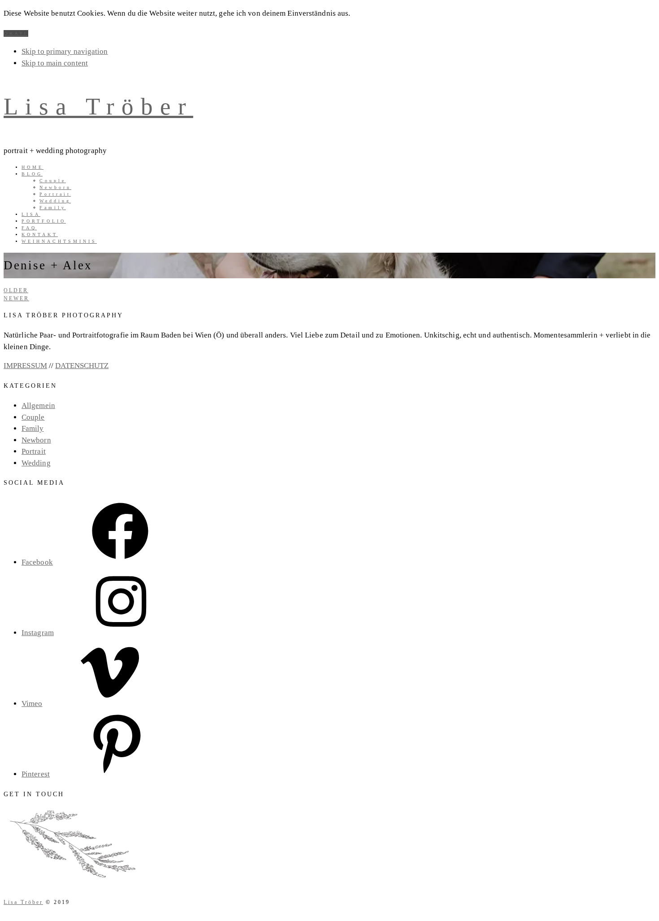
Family (33, 428)
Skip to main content (55, 63)
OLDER (16, 290)
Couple (33, 417)
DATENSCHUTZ (81, 365)
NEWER (16, 298)
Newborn (36, 440)
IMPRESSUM (25, 365)
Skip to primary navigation (65, 51)
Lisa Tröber (98, 106)
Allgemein (38, 405)
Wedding (36, 463)
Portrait (34, 451)
